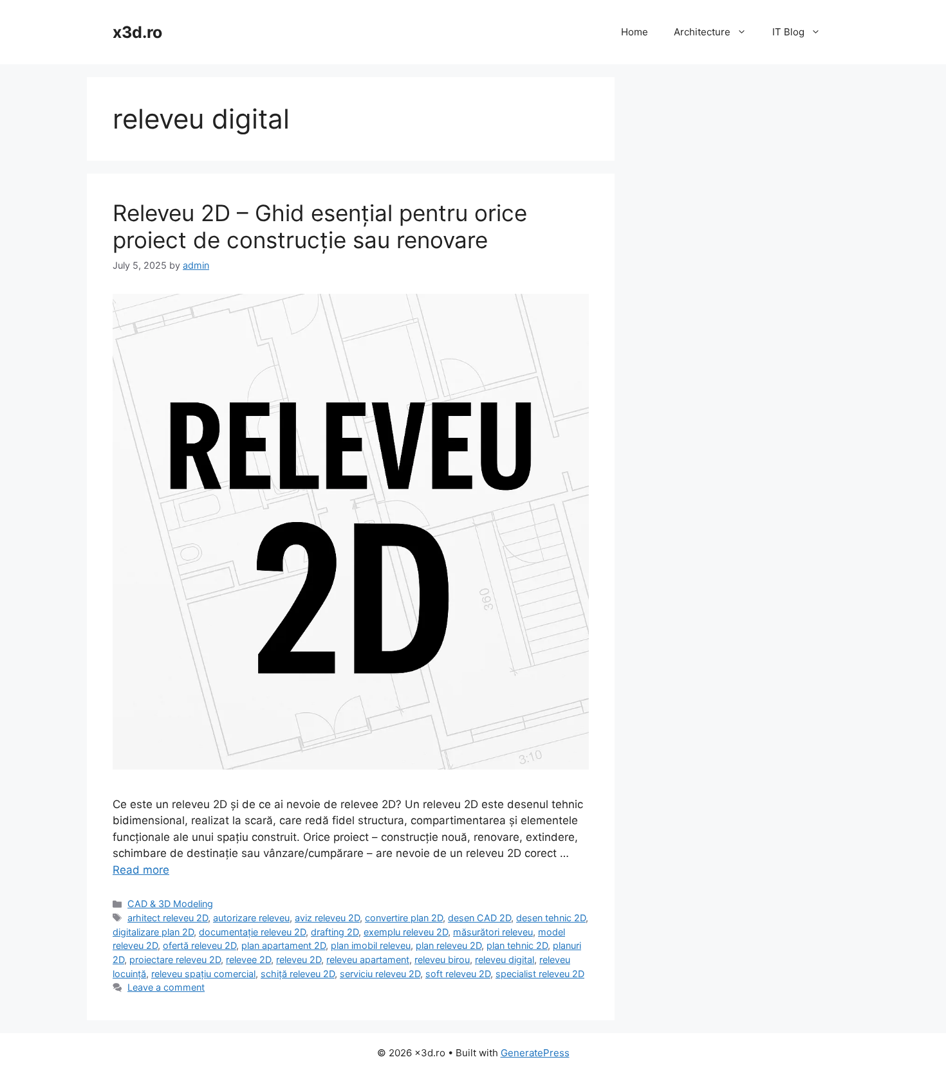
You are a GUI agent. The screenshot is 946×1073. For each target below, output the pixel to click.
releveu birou (442, 959)
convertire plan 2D (404, 917)
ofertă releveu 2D (199, 945)
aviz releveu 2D (327, 917)
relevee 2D (248, 959)
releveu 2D (298, 959)
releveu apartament (367, 959)
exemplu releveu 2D (406, 931)
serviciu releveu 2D (380, 973)
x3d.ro (137, 32)
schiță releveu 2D (298, 973)
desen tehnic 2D (551, 917)
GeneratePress (535, 1053)
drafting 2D (334, 931)
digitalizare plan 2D (153, 931)
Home (634, 32)
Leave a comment (166, 987)
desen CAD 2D (479, 917)
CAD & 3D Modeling (170, 903)
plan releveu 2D (448, 945)
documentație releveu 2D (252, 931)
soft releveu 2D (457, 973)
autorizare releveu (251, 917)
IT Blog (788, 32)
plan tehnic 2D (517, 945)
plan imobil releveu (371, 945)
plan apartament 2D (283, 945)
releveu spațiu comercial (203, 973)
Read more (141, 869)
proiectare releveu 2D (175, 959)
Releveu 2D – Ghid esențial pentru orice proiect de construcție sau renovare (320, 226)
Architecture (702, 32)
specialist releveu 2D (540, 973)
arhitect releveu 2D (167, 917)
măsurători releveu (493, 931)
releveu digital (504, 959)
